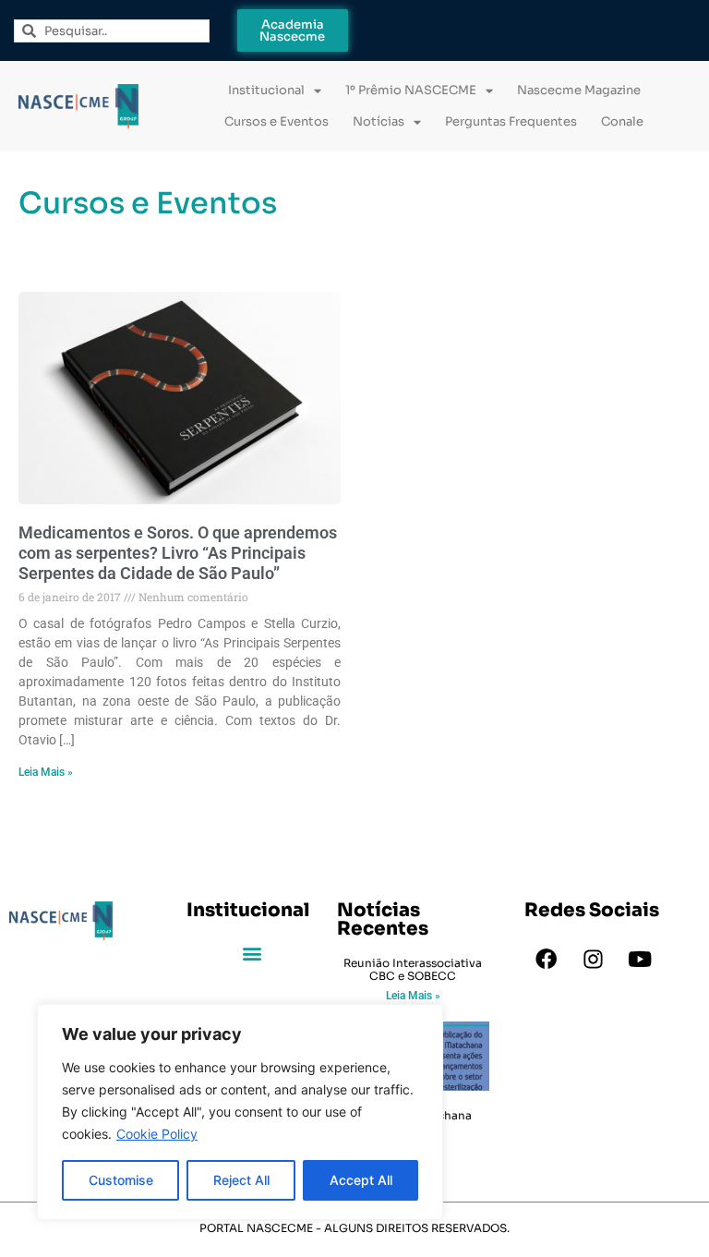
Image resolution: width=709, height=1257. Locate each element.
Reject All (241, 1180)
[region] (240, 1112)
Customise (121, 1180)
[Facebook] (545, 959)
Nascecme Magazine (579, 90)
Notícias (378, 121)
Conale (622, 121)
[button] (252, 953)
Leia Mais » (45, 772)
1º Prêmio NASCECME (410, 90)
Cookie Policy (157, 1134)
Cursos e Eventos (276, 121)
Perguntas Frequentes (511, 121)
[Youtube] (640, 959)
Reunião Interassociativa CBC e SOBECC (412, 969)
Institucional (266, 90)
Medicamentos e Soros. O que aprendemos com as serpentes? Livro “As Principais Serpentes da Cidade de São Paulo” (177, 552)
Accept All (361, 1180)
